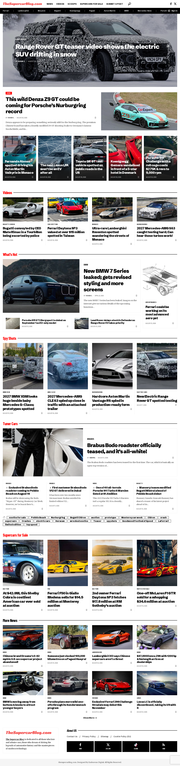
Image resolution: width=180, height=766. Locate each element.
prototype (110, 517)
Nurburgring (142, 224)
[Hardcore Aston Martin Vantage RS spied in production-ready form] (112, 366)
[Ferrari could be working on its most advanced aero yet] (160, 279)
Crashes (26, 521)
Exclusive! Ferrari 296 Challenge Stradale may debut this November (112, 705)
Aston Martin (109, 11)
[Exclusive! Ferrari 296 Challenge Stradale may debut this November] (112, 683)
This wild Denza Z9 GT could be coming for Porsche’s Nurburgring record (46, 105)
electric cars (142, 392)
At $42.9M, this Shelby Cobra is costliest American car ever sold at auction (21, 599)
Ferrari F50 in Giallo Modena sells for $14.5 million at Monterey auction (65, 599)
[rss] (163, 746)
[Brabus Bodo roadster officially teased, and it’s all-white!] (43, 452)
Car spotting (53, 224)
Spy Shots (9, 338)
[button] (129, 4)
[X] (175, 4)
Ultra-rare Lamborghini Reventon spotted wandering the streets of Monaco (110, 233)
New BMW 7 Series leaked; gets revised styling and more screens (107, 280)
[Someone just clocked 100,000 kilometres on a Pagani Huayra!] (68, 637)
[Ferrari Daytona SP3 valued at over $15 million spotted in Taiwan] (68, 209)
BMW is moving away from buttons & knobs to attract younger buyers (19, 705)
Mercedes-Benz (145, 11)
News (9, 93)
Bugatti (57, 11)
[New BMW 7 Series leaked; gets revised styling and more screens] (41, 286)
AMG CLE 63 (51, 392)
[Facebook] (170, 4)
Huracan (60, 521)
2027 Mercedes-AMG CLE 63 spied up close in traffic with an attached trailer (67, 402)
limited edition (13, 524)
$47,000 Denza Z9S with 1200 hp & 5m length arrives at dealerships (156, 659)
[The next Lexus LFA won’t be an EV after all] (54, 158)
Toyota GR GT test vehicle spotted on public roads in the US (89, 167)
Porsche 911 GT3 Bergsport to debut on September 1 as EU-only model (44, 321)
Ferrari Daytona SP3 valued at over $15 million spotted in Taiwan (66, 232)
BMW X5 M (6, 392)
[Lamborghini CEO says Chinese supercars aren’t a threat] (112, 637)
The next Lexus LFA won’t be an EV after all (54, 169)
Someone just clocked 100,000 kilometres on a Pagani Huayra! (67, 657)
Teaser (97, 521)
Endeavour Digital (96, 762)
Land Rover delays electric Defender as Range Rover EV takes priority (113, 321)
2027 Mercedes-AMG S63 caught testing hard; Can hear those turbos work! (156, 232)
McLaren (41, 11)
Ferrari (6, 11)
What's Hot (10, 254)
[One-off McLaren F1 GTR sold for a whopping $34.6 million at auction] (157, 563)
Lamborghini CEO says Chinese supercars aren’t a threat (111, 657)
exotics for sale (17, 517)
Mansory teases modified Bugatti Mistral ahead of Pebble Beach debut (153, 490)
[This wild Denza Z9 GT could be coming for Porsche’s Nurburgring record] (139, 111)
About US (72, 730)
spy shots (112, 521)
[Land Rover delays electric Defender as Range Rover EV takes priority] (82, 323)
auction (95, 517)
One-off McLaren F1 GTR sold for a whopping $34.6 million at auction (156, 597)
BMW (126, 11)
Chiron (151, 517)
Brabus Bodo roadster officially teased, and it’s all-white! (124, 448)
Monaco (95, 224)
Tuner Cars (10, 424)
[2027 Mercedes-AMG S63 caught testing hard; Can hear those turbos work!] (157, 209)
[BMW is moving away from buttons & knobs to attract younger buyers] (23, 683)
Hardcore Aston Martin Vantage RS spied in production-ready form (111, 400)
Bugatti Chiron (9, 224)
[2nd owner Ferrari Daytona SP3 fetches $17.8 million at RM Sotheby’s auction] (112, 563)
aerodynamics (151, 302)
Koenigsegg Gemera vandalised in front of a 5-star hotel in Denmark (125, 167)
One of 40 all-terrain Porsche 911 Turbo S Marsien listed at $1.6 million (110, 490)
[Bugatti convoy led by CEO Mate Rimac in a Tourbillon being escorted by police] (23, 209)
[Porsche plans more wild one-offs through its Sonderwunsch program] (68, 683)
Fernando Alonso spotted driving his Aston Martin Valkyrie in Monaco (19, 167)
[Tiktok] (135, 746)
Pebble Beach (38, 517)
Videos (7, 193)
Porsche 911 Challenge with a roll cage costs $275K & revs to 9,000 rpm (158, 165)
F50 (49, 589)
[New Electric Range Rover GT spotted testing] (157, 366)
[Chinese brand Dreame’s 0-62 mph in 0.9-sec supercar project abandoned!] (23, 637)
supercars (11, 521)
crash (163, 517)
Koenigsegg (75, 11)
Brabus (90, 439)
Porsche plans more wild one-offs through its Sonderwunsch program (67, 705)
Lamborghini (23, 11)
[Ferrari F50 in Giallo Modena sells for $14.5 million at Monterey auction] (68, 563)
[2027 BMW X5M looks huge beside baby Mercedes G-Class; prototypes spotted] (23, 366)
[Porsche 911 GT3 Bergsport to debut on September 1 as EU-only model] (13, 323)
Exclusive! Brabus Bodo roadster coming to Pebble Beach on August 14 (22, 490)
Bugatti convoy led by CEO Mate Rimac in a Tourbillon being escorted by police (22, 232)
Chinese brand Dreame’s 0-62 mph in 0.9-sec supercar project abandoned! (22, 659)
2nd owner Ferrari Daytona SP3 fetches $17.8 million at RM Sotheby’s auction (109, 599)
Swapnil (92, 457)
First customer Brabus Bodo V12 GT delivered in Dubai (68, 489)
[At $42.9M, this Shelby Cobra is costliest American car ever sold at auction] (23, 563)
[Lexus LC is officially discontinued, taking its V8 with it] (157, 683)
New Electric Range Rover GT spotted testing (157, 398)
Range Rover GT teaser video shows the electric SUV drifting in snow (87, 50)
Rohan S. (21, 61)
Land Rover (20, 39)
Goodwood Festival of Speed (137, 521)
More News (10, 620)
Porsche (164, 11)
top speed (31, 524)
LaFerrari (163, 521)
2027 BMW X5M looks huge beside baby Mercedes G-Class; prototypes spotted (20, 402)
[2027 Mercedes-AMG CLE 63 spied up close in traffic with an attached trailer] (68, 366)
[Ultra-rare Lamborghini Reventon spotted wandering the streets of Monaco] (112, 209)
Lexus (139, 698)
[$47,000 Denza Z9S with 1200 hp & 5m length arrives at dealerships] (157, 637)
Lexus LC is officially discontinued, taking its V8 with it (156, 705)
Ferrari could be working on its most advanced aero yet (157, 312)
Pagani (92, 11)
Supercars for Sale (15, 535)
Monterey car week (131, 517)
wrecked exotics (79, 521)
